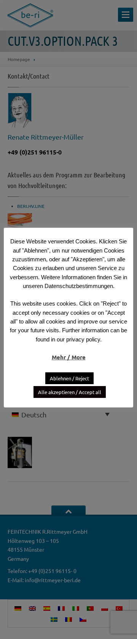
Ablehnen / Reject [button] (69, 378)
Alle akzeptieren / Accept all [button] (69, 392)
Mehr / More (69, 357)
